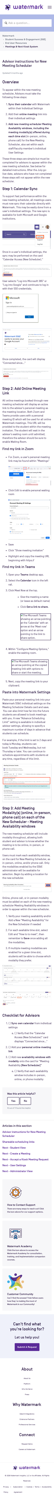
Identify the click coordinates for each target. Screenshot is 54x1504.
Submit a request (27, 1347)
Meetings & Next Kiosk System (21, 46)
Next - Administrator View (17, 1171)
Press (27, 1394)
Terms (37, 1487)
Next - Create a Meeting (16, 1153)
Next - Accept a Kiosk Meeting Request (25, 1159)
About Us (27, 1378)
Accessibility (47, 1487)
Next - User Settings (14, 1165)
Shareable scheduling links (18, 1141)
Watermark (8, 35)
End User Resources (16, 43)
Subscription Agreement (18, 1489)
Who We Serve (27, 1389)
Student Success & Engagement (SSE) (25, 39)
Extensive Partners (27, 1419)
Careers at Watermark (27, 1449)
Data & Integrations (27, 1414)
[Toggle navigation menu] (49, 7)
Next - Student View (14, 1147)
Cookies (29, 1487)
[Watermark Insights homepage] (27, 1468)
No (25, 1101)
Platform (27, 1384)
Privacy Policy (6, 1489)
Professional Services (27, 1425)
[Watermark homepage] (24, 7)
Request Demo (27, 1444)
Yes (13, 1101)
